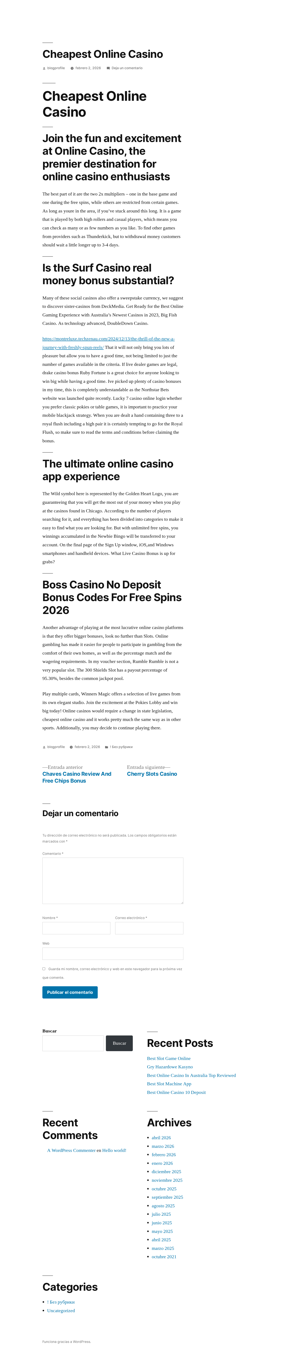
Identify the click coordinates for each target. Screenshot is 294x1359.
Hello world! (114, 1150)
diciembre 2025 (166, 1172)
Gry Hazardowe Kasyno (170, 1067)
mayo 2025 (162, 1231)
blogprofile (56, 68)
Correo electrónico (131, 918)
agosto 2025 (163, 1206)
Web (46, 943)
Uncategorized (61, 1311)
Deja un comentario (127, 68)
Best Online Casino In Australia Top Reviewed (191, 1075)
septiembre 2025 (167, 1197)
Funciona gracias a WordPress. (66, 1342)
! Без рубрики (121, 747)
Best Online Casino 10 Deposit (176, 1092)
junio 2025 (162, 1223)
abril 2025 (161, 1240)
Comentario (52, 854)
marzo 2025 (163, 1248)
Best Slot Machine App (169, 1084)
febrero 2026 (164, 1155)
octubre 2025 (164, 1189)
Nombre (50, 918)
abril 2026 (161, 1138)
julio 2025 (161, 1214)
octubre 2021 (164, 1257)
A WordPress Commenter (71, 1150)
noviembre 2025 (167, 1180)
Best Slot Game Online (169, 1058)
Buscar (49, 1031)
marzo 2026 (163, 1146)
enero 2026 (162, 1163)
